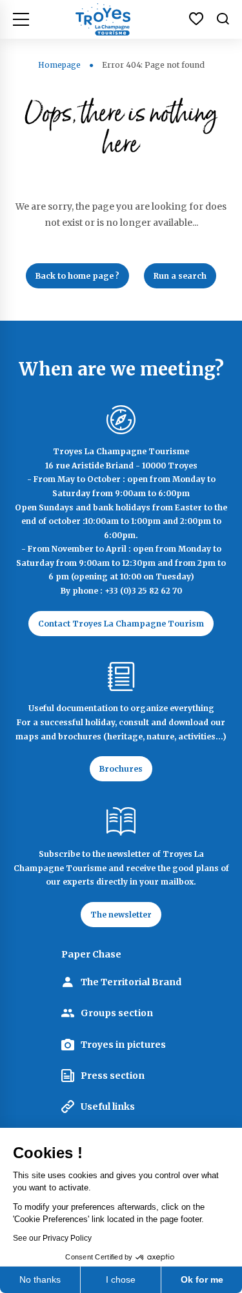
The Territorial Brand (131, 982)
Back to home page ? (77, 276)
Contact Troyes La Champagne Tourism (121, 623)
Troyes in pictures (123, 1044)
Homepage (59, 65)
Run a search (180, 276)
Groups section (117, 1013)
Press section (113, 1075)
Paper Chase (91, 954)
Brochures (121, 769)
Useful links (108, 1106)
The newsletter (121, 914)
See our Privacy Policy (52, 1238)
